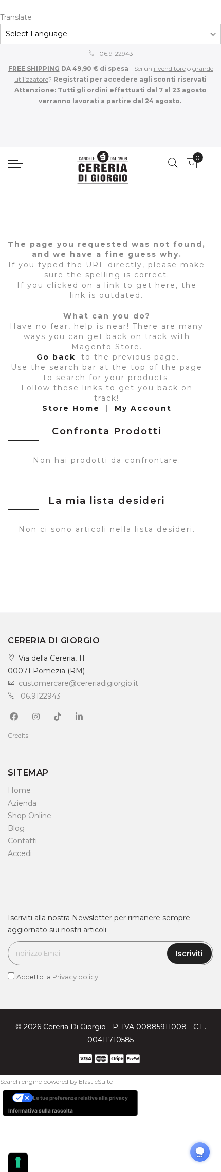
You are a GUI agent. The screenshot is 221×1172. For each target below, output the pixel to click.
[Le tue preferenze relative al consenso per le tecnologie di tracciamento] (18, 1162)
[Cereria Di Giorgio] (102, 167)
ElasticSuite (96, 1081)
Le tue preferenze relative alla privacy (80, 1098)
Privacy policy (75, 976)
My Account (143, 408)
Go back (56, 357)
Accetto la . (58, 976)
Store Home (71, 408)
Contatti (22, 840)
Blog (16, 828)
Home (19, 790)
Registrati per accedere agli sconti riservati (129, 79)
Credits (18, 735)
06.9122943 (115, 53)
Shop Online (29, 815)
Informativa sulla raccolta (40, 1110)
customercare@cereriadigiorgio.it (78, 683)
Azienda (22, 803)
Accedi (20, 853)
